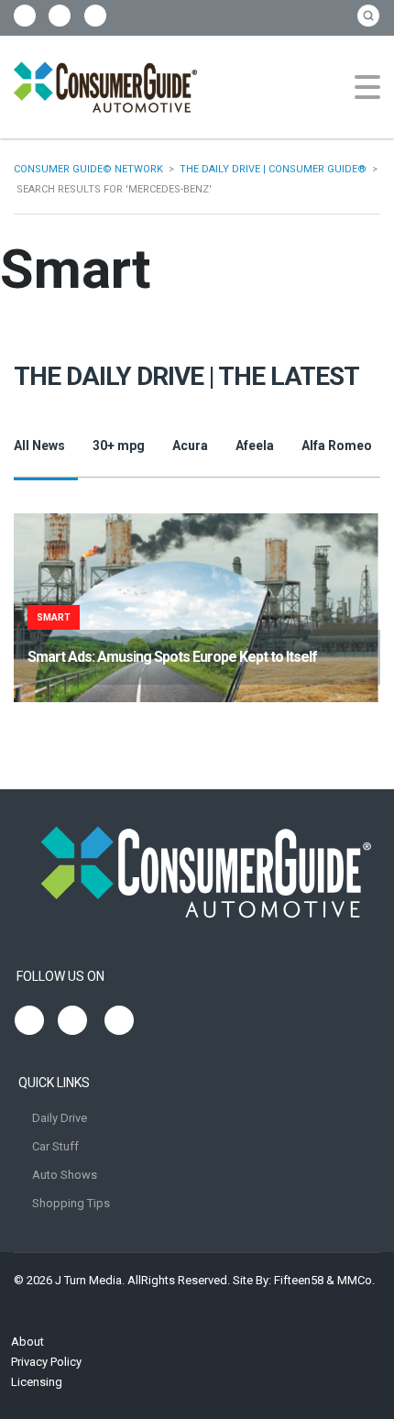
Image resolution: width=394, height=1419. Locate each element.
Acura (190, 445)
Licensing (36, 1382)
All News (39, 445)
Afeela (254, 445)
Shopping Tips (71, 1203)
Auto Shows (64, 1175)
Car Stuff (55, 1146)
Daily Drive (59, 1118)
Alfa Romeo (336, 445)
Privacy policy (46, 1362)
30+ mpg (119, 445)
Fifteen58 (298, 1280)
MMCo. (356, 1280)
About (27, 1341)
